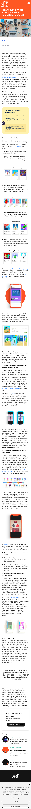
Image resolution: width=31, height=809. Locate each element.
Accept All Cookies (16, 806)
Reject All (15, 801)
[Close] (30, 784)
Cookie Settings (15, 798)
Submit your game (16, 725)
